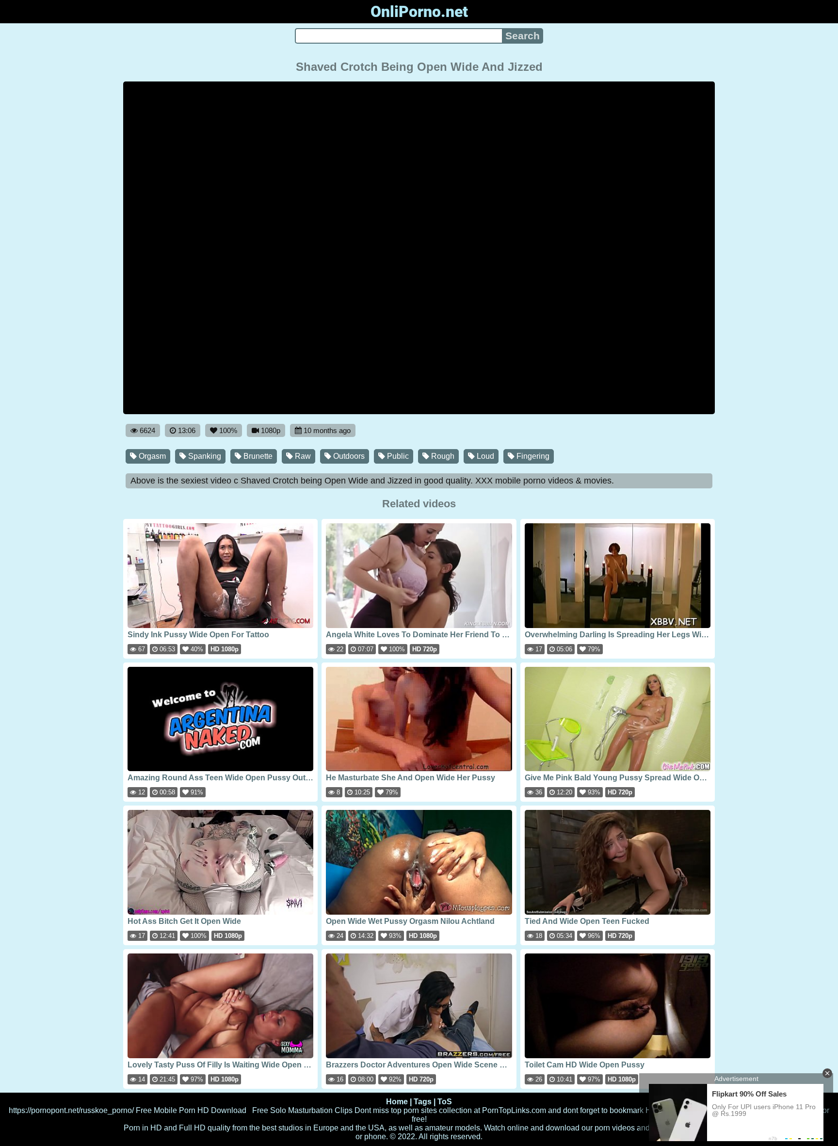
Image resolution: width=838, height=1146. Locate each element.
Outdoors (348, 456)
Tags (423, 1102)
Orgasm (151, 456)
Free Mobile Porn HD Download (191, 1110)
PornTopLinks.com (514, 1110)
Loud (484, 456)
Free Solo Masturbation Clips (302, 1110)
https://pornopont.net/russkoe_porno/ (71, 1110)
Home (397, 1102)
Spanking (203, 456)
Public (397, 456)
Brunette (257, 456)
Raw (302, 456)
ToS (444, 1102)
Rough (441, 456)
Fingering (532, 456)
